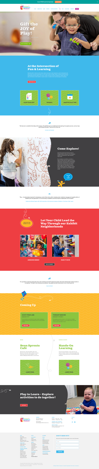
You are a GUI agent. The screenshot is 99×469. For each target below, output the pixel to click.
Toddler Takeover (23, 444)
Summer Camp (23, 446)
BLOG (44, 437)
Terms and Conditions (28, 464)
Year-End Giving (45, 446)
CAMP (44, 8)
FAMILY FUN (39, 8)
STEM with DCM (22, 451)
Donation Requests (46, 451)
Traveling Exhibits (45, 454)
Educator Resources (23, 457)
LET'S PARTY (33, 437)
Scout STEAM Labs (23, 456)
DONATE (77, 8)
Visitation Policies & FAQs (24, 441)
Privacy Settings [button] (40, 464)
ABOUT (32, 442)
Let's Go (24, 405)
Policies (32, 449)
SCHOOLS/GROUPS (54, 8)
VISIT (35, 8)
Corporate (33, 454)
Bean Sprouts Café (23, 440)
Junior (32, 455)
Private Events (33, 439)
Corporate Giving (45, 448)
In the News (33, 445)
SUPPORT (72, 8)
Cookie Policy (35, 464)
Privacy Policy (22, 464)
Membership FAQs (46, 441)
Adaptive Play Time (23, 437)
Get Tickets (22, 436)
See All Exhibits (49, 264)
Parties (32, 438)
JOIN (63, 8)
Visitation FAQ (32, 81)
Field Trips (21, 450)
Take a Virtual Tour (34, 450)
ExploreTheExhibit (68, 176)
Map (72, 418)
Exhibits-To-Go (22, 454)
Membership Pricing (46, 440)
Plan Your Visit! (61, 41)
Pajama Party (22, 445)
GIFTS (32, 435)
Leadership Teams (34, 446)
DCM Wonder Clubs (23, 455)
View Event (25, 325)
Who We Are (33, 443)
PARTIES (47, 8)
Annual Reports (33, 444)
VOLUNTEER (67, 8)
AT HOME (44, 435)
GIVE (43, 445)
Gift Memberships (45, 442)
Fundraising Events (46, 449)
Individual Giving (45, 447)
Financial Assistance (46, 443)
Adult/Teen (33, 453)
